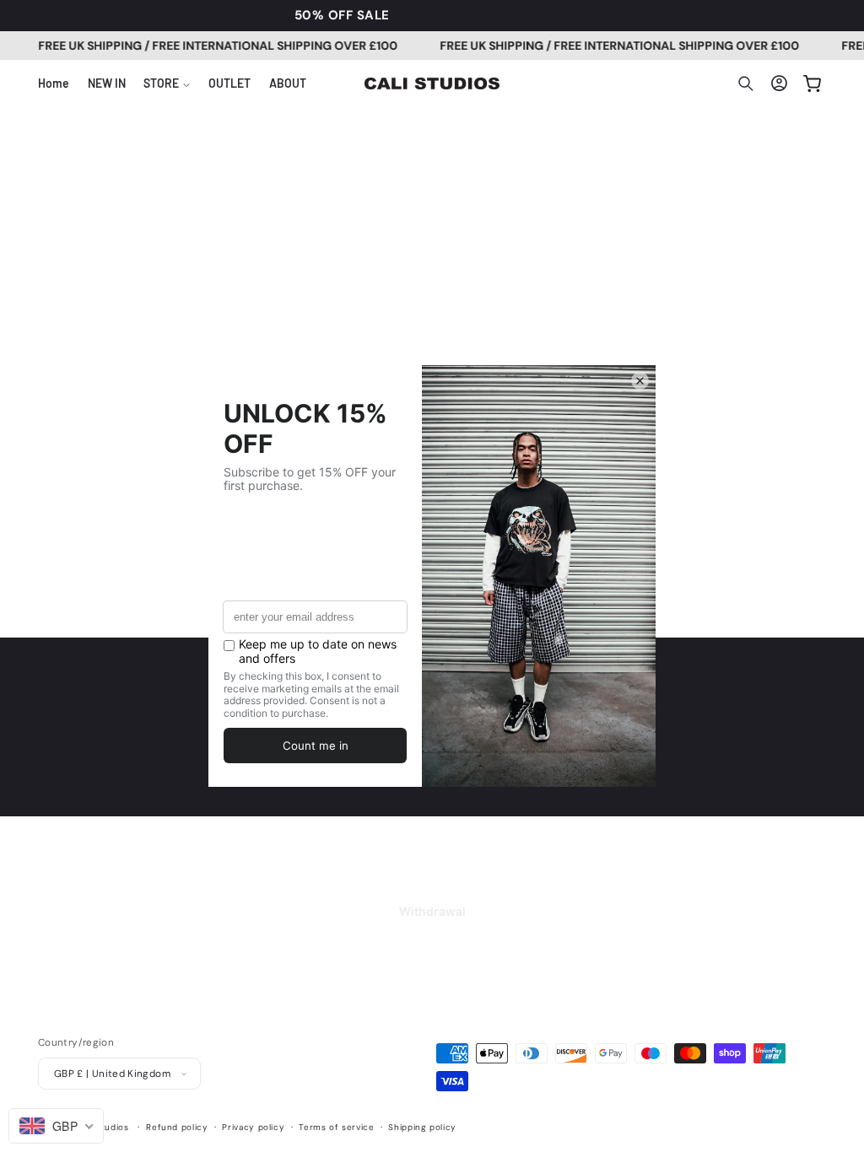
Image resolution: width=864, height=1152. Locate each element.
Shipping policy (422, 1127)
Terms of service (336, 1127)
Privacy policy (253, 1127)
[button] (166, 83)
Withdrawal (432, 911)
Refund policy (177, 1127)
